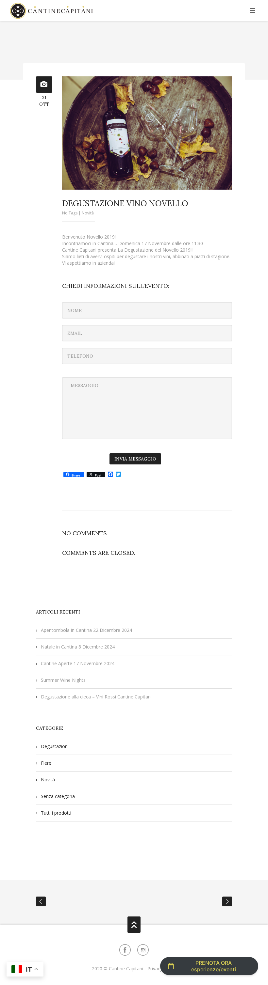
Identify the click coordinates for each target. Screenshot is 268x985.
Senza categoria (58, 796)
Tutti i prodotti (56, 813)
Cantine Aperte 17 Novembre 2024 (77, 663)
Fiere (46, 763)
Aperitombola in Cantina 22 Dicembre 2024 (86, 630)
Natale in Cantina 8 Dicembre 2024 (78, 647)
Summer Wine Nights (63, 680)
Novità (88, 213)
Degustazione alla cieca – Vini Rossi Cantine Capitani (96, 697)
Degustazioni (55, 746)
